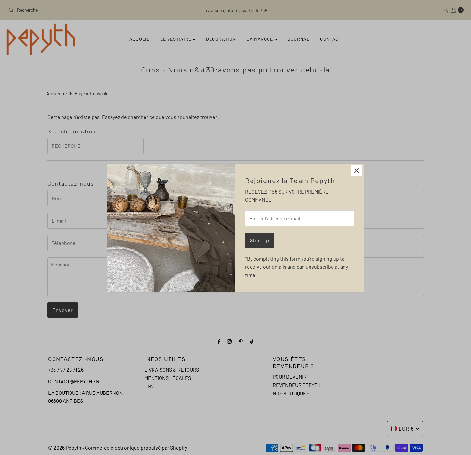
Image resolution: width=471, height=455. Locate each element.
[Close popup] (356, 170)
